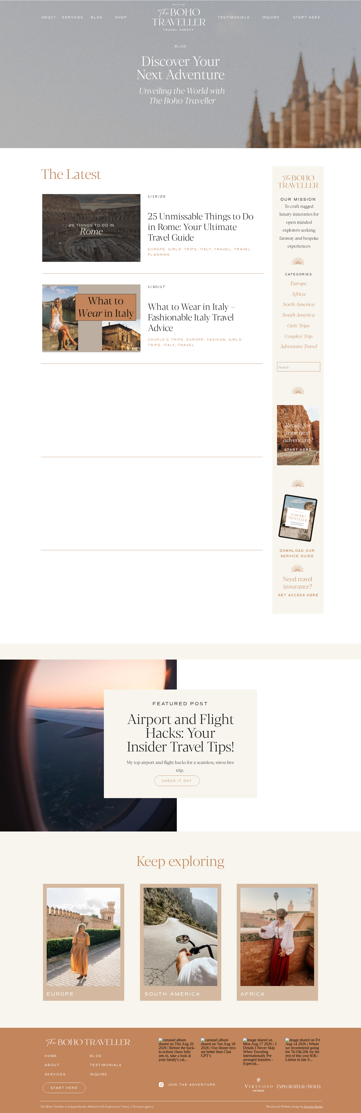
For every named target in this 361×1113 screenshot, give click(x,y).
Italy (205, 249)
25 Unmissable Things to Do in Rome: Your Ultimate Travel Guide (200, 226)
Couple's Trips (166, 340)
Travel (222, 249)
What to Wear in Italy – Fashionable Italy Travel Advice (191, 317)
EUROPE (156, 249)
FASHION (216, 340)
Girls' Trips (182, 249)
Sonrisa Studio (313, 1106)
